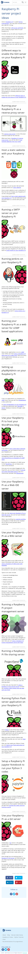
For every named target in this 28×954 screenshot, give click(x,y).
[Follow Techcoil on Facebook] (11, 895)
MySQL (3, 408)
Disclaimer (25, 952)
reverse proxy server (9, 134)
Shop (4, 939)
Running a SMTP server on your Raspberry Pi (11, 213)
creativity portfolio (20, 519)
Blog (8, 935)
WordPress (9, 464)
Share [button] (10, 877)
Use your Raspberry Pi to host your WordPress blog (13, 421)
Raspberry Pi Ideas (8, 937)
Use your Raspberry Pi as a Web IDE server (13, 485)
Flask (24, 739)
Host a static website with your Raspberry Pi (13, 153)
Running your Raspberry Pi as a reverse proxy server (13, 109)
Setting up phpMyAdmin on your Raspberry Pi (14, 370)
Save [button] (19, 882)
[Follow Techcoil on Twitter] (14, 895)
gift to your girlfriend (17, 28)
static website (17, 187)
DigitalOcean (19, 473)
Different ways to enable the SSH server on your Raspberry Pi (14, 54)
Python (7, 730)
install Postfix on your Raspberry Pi (16, 250)
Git (10, 843)
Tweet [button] (19, 877)
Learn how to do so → (19, 101)
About (4, 935)
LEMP (22, 352)
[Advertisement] (14, 912)
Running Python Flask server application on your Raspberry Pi (14, 702)
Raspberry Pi (9, 22)
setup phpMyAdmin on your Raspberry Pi (14, 404)
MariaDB (20, 406)
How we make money (17, 935)
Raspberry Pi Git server (8, 858)
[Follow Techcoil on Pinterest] (17, 895)
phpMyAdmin (22, 400)
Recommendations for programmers (13, 941)
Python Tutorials (18, 937)
